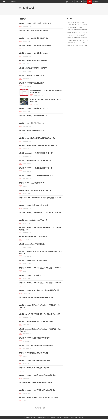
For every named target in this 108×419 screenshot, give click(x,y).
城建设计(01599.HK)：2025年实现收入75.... (33, 275)
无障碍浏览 (13, 1)
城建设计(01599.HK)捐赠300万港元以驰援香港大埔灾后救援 (38, 397)
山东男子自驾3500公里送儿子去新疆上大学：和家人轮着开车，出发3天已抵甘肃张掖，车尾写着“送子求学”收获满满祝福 (78, 24)
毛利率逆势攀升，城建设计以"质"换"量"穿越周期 (35, 190)
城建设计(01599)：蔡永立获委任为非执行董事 (33, 31)
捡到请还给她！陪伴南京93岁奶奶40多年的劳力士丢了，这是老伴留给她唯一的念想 (78, 22)
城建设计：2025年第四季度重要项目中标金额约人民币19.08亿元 (39, 314)
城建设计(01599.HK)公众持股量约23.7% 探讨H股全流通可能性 (39, 290)
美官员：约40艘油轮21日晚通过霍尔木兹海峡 (78, 32)
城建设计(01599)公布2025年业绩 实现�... (32, 244)
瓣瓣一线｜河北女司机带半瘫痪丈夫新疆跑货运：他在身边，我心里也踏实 (78, 45)
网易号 (20, 26)
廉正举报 (79, 417)
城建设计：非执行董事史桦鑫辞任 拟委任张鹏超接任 (36, 345)
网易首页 (4, 1)
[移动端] (67, 1)
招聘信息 (53, 417)
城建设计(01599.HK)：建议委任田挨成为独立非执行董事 (37, 375)
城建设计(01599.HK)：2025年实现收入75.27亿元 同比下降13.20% (40, 212)
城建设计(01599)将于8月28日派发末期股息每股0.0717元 (37, 138)
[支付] (81, 1)
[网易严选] (77, 1)
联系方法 (48, 417)
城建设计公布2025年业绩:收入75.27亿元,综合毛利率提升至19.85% (40, 198)
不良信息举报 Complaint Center (70, 417)
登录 (90, 1)
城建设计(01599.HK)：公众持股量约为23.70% (34, 53)
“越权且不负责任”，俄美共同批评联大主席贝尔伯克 (78, 40)
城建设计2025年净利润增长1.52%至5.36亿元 (33, 220)
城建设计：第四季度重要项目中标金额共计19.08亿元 (36, 297)
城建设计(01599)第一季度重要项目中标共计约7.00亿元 (36, 160)
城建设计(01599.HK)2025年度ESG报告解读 (33, 60)
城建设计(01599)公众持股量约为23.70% (31, 123)
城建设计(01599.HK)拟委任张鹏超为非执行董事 (34, 338)
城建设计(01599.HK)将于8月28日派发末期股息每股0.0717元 (38, 145)
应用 (8, 1)
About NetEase (39, 417)
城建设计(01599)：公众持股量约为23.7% (32, 183)
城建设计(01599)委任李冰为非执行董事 (31, 75)
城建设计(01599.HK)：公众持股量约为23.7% (33, 108)
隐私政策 (61, 417)
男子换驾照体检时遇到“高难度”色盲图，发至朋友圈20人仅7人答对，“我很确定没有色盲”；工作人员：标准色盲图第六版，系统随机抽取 (78, 27)
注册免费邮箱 (95, 1)
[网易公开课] (71, 1)
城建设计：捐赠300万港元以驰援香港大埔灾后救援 (35, 382)
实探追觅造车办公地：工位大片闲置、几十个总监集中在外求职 (78, 42)
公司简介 (44, 417)
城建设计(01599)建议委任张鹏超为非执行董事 (33, 353)
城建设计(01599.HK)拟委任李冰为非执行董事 (33, 205)
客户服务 (57, 417)
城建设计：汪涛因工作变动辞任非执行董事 (33, 68)
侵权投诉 (83, 417)
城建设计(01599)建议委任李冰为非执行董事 (33, 260)
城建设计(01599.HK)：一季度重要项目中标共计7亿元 (36, 153)
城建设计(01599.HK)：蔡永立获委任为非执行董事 (35, 23)
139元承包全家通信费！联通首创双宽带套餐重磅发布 (78, 29)
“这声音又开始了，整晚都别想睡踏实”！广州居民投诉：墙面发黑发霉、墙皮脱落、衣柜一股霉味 (78, 35)
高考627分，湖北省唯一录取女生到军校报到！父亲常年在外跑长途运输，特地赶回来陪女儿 (78, 37)
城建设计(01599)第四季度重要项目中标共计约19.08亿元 (37, 321)
